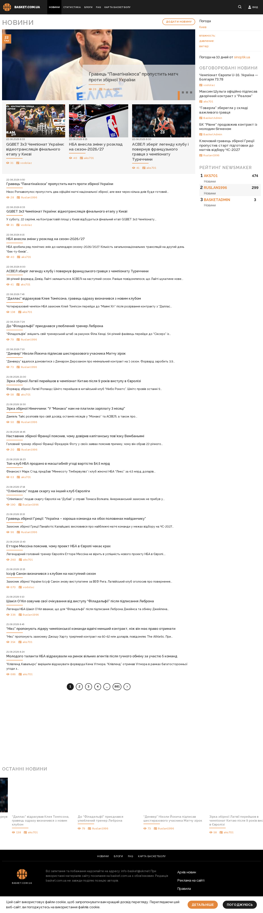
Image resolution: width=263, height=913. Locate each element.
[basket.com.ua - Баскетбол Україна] (21, 7)
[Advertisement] (131, 730)
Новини (54, 7)
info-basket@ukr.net (135, 871)
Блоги (88, 7)
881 (117, 686)
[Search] (239, 7)
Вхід (255, 7)
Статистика (72, 7)
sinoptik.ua (242, 57)
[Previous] (11, 65)
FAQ (98, 7)
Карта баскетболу (117, 7)
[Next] (186, 65)
